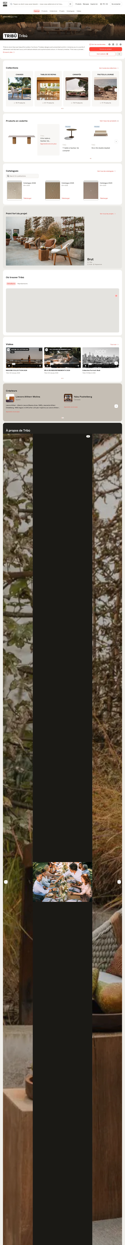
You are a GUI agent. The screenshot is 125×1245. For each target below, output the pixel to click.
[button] (62, 108)
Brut (90, 259)
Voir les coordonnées (98, 44)
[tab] (36, 11)
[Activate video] (24, 357)
